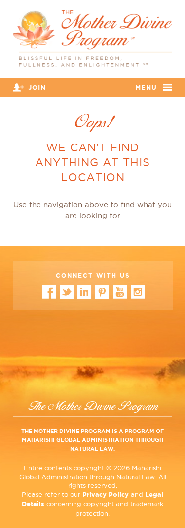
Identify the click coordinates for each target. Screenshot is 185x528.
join (37, 87)
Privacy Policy (105, 494)
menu (146, 87)
